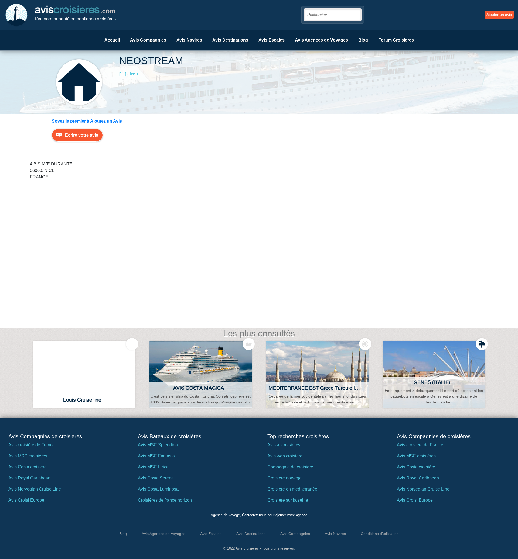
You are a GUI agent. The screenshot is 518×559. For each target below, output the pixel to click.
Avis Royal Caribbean (29, 478)
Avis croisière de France (31, 445)
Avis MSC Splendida (158, 445)
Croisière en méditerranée (292, 489)
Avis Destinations (230, 40)
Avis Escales (271, 40)
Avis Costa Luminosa (158, 489)
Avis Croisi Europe (26, 500)
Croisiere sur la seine (287, 500)
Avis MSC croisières (27, 456)
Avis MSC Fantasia (156, 456)
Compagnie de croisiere (290, 467)
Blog (363, 40)
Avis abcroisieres (283, 445)
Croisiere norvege (284, 478)
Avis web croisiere (284, 456)
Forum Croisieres (396, 40)
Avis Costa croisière (27, 467)
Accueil (112, 40)
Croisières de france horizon (165, 500)
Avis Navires (189, 40)
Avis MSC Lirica (153, 467)
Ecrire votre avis (81, 135)
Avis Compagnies (148, 40)
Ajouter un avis (499, 14)
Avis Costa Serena (156, 478)
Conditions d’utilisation (380, 534)
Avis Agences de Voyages (321, 40)
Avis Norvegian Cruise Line (34, 489)
